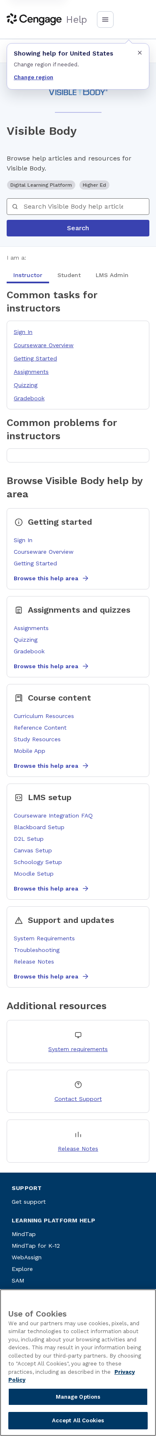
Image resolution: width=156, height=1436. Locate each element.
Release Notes (34, 961)
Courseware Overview (44, 345)
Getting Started (35, 358)
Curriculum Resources (44, 716)
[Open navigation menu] (105, 19)
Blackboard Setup (39, 827)
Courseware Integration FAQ (53, 815)
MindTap (24, 1234)
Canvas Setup (33, 850)
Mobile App (29, 750)
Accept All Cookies (78, 1420)
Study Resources (37, 739)
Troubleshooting (36, 950)
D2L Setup (29, 838)
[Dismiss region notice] (140, 52)
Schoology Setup (38, 862)
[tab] (28, 275)
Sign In (23, 332)
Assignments (31, 371)
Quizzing (25, 385)
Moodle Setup (34, 873)
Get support (29, 1201)
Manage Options (78, 1397)
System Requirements (44, 938)
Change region (33, 77)
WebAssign (27, 1257)
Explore (22, 1269)
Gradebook (29, 398)
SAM (18, 1280)
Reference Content (40, 727)
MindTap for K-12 (36, 1245)
